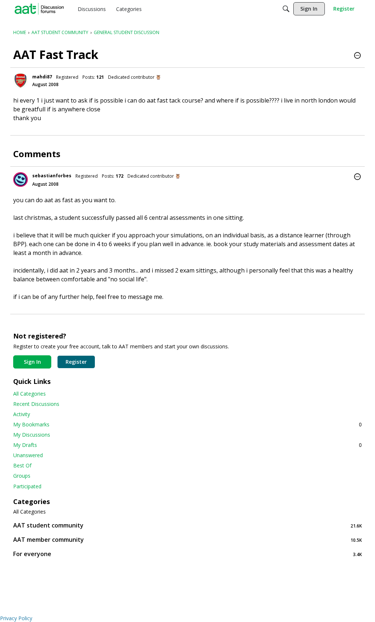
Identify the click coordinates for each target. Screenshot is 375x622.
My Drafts (187, 444)
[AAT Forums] (39, 9)
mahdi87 (42, 77)
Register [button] (76, 361)
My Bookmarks (187, 424)
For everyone (187, 554)
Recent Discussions (36, 403)
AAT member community (187, 540)
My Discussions (31, 434)
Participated (27, 486)
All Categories (29, 393)
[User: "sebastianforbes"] (20, 179)
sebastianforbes (51, 176)
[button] (357, 56)
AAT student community (187, 525)
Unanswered (28, 455)
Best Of (22, 465)
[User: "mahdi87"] (20, 80)
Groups (21, 475)
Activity (21, 414)
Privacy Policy (16, 618)
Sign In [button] (32, 361)
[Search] (286, 8)
